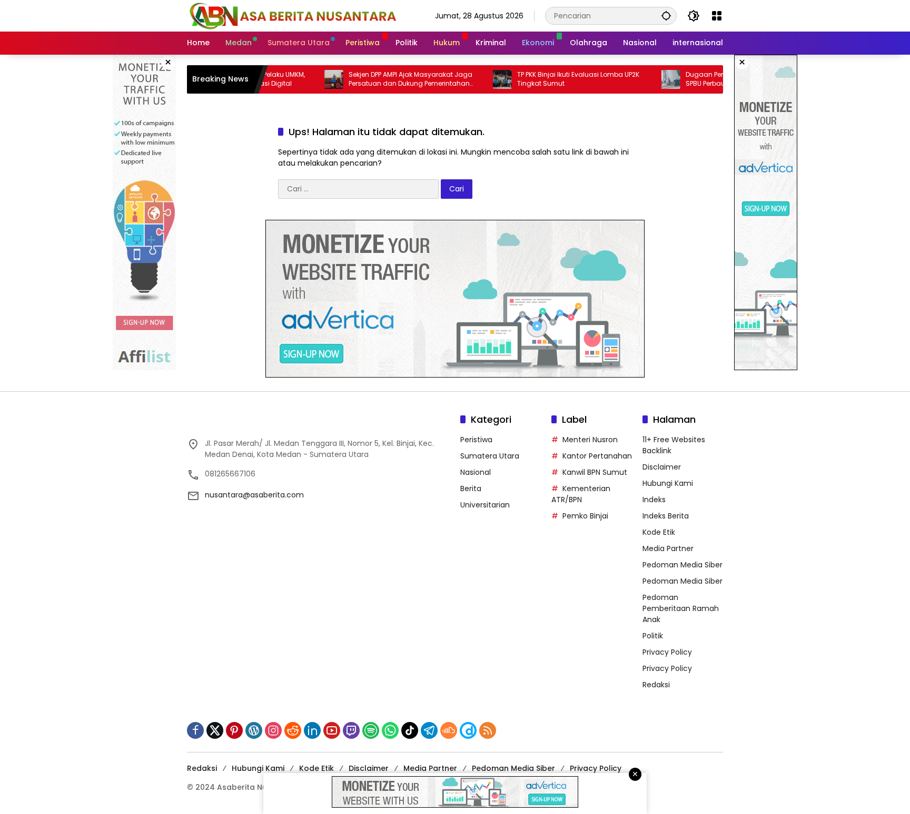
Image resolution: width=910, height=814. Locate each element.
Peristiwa (476, 439)
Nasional (475, 472)
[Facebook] (195, 730)
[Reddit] (292, 730)
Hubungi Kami (667, 483)
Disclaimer (661, 467)
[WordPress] (253, 730)
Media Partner (668, 548)
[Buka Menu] (716, 15)
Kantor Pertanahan (597, 456)
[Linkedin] (312, 730)
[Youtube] (331, 730)
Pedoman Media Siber (682, 564)
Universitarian (485, 505)
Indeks (654, 499)
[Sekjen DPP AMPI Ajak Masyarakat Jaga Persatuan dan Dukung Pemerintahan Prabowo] (308, 79)
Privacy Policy (667, 652)
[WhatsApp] (390, 730)
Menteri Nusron (590, 439)
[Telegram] (429, 730)
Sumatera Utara (489, 456)
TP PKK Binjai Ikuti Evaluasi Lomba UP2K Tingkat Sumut (553, 79)
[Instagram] (273, 730)
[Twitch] (351, 730)
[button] (666, 15)
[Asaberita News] (292, 15)
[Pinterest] (234, 730)
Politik (652, 635)
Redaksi (656, 684)
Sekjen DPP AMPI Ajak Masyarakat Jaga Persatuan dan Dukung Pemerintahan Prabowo (385, 79)
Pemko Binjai (585, 516)
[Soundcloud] (448, 730)
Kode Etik (658, 532)
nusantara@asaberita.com (254, 495)
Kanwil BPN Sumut (594, 472)
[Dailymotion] (468, 730)
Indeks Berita (665, 516)
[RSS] (487, 730)
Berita (470, 488)
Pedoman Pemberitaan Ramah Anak (680, 608)
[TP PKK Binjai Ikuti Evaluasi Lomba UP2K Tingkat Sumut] (477, 79)
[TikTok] (409, 730)
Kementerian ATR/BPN (580, 494)
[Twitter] (214, 730)
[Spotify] (370, 730)
